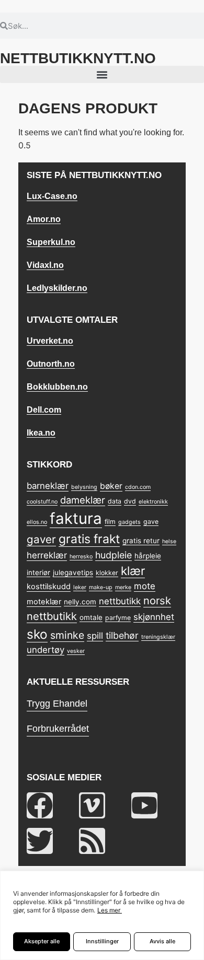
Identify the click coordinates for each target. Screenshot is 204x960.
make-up (100, 587)
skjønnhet (153, 617)
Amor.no (44, 219)
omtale (91, 617)
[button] (102, 74)
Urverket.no (50, 340)
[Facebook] (40, 805)
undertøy (45, 650)
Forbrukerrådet (58, 728)
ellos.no (37, 522)
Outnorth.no (51, 363)
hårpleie (147, 556)
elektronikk (153, 501)
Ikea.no (41, 432)
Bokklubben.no (57, 386)
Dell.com (44, 409)
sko (37, 634)
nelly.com (80, 602)
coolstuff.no (42, 501)
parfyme (118, 618)
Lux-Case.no (52, 196)
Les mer (108, 910)
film (110, 521)
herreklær (47, 555)
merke (123, 587)
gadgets (129, 522)
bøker (111, 486)
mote (144, 586)
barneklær (48, 486)
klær (133, 571)
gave (150, 521)
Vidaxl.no (45, 265)
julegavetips (73, 572)
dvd (130, 501)
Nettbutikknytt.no (78, 58)
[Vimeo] (92, 805)
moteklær (44, 601)
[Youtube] (144, 805)
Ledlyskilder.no (57, 288)
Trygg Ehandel (57, 703)
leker (79, 587)
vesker (76, 651)
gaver (41, 539)
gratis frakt (89, 539)
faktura (76, 518)
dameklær (82, 500)
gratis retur (141, 540)
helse (169, 541)
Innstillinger (102, 941)
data (114, 501)
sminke (67, 635)
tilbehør (122, 635)
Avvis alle (162, 941)
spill (95, 635)
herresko (81, 556)
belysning (84, 487)
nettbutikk (120, 601)
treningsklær (158, 637)
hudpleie (113, 554)
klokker (107, 573)
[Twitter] (40, 841)
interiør (38, 572)
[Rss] (92, 841)
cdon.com (138, 487)
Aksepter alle (42, 941)
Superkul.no (51, 242)
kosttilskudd (49, 586)
